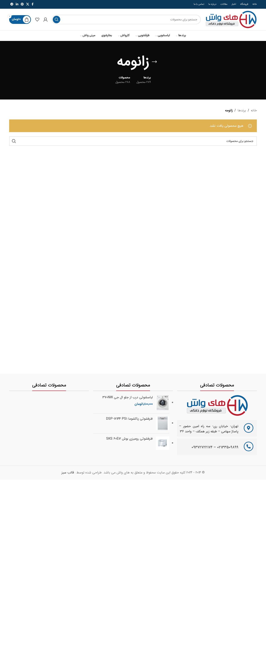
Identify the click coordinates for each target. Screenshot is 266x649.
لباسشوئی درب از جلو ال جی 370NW (127, 397)
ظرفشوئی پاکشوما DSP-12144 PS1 (129, 419)
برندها (242, 110)
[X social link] (27, 4)
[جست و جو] (56, 19)
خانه (254, 110)
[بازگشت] (154, 62)
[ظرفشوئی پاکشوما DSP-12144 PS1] (162, 423)
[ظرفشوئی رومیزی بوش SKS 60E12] (162, 443)
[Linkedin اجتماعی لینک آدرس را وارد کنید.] (17, 4)
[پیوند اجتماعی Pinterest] (22, 4)
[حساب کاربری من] (45, 19)
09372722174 (202, 447)
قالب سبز (68, 472)
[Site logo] (231, 19)
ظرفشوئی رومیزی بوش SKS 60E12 (129, 438)
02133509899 (227, 447)
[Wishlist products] (37, 19)
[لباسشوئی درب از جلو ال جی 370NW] (162, 402)
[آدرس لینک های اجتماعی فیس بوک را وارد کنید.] (32, 4)
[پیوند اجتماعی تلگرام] (12, 4)
